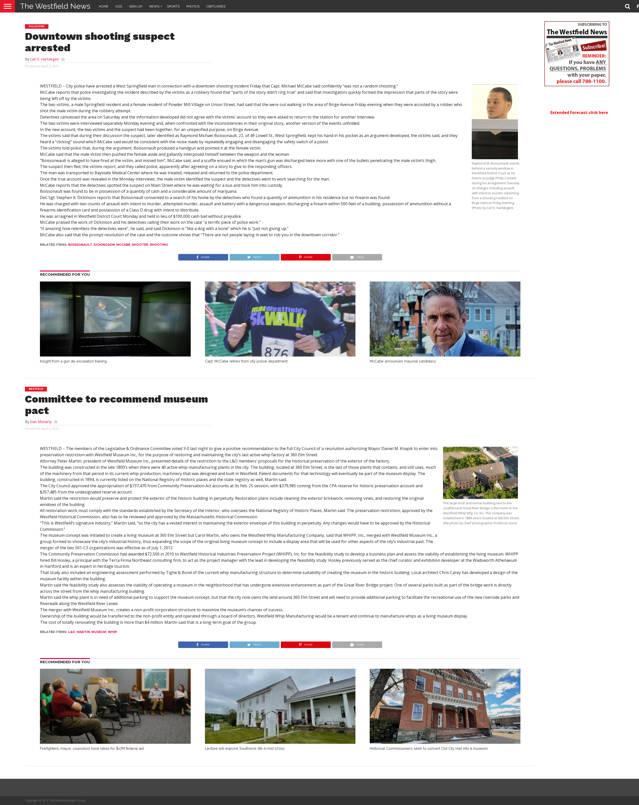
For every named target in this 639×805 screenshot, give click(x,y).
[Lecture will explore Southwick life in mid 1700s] (280, 742)
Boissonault (80, 244)
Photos (192, 6)
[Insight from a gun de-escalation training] (115, 355)
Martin (83, 632)
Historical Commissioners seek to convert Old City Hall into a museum (429, 748)
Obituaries (215, 6)
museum (98, 632)
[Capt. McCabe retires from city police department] (280, 355)
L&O (71, 632)
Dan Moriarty (41, 421)
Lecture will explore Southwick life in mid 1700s (245, 748)
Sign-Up (135, 6)
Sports (173, 6)
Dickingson (104, 244)
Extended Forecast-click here (579, 112)
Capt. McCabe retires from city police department (246, 361)
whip (112, 632)
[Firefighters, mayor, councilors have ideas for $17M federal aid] (115, 742)
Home (103, 6)
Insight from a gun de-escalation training (73, 361)
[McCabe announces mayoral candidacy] (445, 355)
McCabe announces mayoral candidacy (403, 361)
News (154, 6)
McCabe (123, 244)
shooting (159, 244)
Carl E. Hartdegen (44, 59)
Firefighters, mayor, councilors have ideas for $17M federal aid (92, 748)
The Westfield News (55, 6)
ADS (118, 6)
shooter (140, 244)
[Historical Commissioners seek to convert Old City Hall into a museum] (445, 742)
